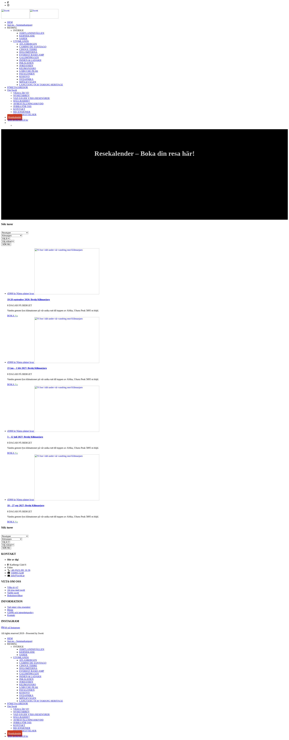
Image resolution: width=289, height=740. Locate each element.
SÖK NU (6, 244)
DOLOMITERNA (28, 52)
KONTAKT (19, 109)
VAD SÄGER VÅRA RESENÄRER (31, 98)
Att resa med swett (16, 590)
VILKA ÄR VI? (21, 93)
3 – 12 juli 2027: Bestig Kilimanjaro (25, 437)
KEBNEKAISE (27, 36)
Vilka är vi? (12, 587)
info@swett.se (17, 575)
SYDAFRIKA (26, 79)
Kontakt (11, 615)
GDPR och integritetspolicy (20, 612)
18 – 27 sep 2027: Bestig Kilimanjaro (25, 505)
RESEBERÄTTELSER (24, 114)
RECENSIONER (21, 112)
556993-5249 (17, 573)
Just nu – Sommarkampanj (19, 25)
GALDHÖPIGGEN (29, 57)
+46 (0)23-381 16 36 (20, 570)
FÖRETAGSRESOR (17, 87)
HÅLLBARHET (21, 101)
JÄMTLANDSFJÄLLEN (31, 33)
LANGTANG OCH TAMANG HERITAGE (41, 84)
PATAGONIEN (27, 74)
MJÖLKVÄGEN (27, 82)
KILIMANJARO (27, 68)
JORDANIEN (26, 65)
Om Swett (12, 90)
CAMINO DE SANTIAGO (32, 46)
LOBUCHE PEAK (28, 71)
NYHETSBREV (21, 95)
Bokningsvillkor (15, 595)
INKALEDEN (26, 63)
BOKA (12, 315)
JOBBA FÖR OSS (22, 106)
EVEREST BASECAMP (31, 55)
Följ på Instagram (11, 627)
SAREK (23, 38)
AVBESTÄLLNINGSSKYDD (28, 103)
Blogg (10, 610)
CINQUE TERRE (28, 49)
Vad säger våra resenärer (18, 607)
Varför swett (13, 592)
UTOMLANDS (21, 41)
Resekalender (14, 117)
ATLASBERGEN (28, 44)
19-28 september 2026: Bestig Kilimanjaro (28, 299)
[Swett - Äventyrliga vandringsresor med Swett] (29, 17)
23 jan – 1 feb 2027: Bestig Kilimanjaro (27, 368)
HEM (10, 22)
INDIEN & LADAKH (30, 60)
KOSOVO (24, 76)
